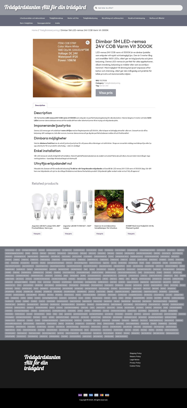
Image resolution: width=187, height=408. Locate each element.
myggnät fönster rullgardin (150, 291)
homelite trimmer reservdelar (118, 310)
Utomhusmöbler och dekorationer (32, 18)
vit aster (100, 250)
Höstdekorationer (96, 310)
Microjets (78, 294)
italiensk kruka (157, 307)
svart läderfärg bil (133, 262)
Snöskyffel (8, 272)
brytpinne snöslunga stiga (29, 329)
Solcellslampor (157, 269)
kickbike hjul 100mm (20, 307)
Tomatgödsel (163, 259)
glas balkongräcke (118, 317)
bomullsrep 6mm (107, 329)
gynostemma (68, 314)
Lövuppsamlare (14, 297)
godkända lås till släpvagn (63, 317)
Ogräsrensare (147, 288)
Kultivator (18, 301)
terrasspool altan (25, 262)
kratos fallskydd (51, 301)
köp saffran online (55, 304)
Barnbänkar (118, 333)
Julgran (92, 307)
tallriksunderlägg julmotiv (81, 262)
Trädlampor (8, 259)
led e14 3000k (158, 297)
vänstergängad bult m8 (20, 256)
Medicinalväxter (112, 294)
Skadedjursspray (10, 275)
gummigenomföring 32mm (96, 314)
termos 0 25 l (35, 262)
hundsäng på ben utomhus (59, 310)
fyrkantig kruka (20, 320)
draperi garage (172, 323)
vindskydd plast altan (132, 250)
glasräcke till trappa (95, 317)
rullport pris (144, 275)
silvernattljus (58, 275)
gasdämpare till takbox (170, 317)
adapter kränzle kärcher (121, 336)
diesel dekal (51, 326)
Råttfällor (121, 278)
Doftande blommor (20, 326)
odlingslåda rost (47, 291)
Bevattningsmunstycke (34, 333)
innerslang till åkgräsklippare (22, 310)
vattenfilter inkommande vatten (144, 253)
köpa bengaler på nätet (32, 304)
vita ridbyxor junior (67, 250)
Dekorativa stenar (85, 326)
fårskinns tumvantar (29, 323)
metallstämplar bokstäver (89, 294)
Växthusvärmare (61, 253)
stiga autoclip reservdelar (105, 266)
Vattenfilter (157, 253)
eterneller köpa (69, 323)
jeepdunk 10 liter (101, 307)
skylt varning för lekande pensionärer (127, 272)
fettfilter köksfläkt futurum (156, 320)
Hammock (29, 314)
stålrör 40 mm (159, 266)
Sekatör (66, 275)
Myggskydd (110, 291)
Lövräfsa (23, 297)
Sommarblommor (101, 269)
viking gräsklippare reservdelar (147, 250)
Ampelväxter (64, 336)
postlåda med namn (103, 282)
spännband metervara (76, 269)
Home (35, 30)
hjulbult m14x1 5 (132, 310)
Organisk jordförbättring (125, 288)
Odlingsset (18, 291)
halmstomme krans (39, 314)
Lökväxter (30, 297)
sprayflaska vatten (10, 269)
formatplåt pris (87, 320)
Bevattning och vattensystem (113, 18)
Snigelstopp (16, 272)
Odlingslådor (38, 291)
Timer (7, 262)
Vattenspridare (101, 253)
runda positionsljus (133, 275)
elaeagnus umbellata (109, 323)
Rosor (176, 275)
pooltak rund (176, 282)
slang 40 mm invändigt (97, 272)
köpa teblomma (107, 301)
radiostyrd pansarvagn (145, 278)
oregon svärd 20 (137, 288)
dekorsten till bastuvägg (72, 326)
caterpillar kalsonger (171, 326)
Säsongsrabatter (74, 275)
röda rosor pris (19, 278)
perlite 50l (146, 285)
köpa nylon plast (136, 301)
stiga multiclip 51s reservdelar (13, 266)
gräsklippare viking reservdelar (23, 317)
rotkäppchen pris (168, 275)
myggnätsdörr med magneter (122, 291)
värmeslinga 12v (166, 253)
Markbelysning (148, 294)
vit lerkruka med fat (91, 250)
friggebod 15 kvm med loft (66, 320)
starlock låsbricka (149, 266)
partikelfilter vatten (27, 288)
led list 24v (103, 86)
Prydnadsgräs (56, 282)
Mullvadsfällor (163, 291)
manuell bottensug (158, 294)
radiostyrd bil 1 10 (157, 278)
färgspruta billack (40, 323)
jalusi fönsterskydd (129, 307)
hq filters (80, 310)
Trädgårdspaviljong (45, 259)
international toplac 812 (175, 307)
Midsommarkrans (69, 294)
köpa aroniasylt (44, 304)
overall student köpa (104, 288)
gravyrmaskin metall (157, 314)
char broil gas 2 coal (159, 326)
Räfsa (127, 278)
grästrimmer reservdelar (170, 314)
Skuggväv (159, 272)
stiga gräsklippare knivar (42, 266)
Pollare (19, 285)
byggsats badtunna (10, 329)
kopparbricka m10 (87, 301)
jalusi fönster (140, 307)
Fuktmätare (30, 320)
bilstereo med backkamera (171, 329)
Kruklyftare (34, 301)
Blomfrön (151, 329)
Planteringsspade (85, 285)
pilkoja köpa (128, 285)
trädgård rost (124, 259)
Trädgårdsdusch (114, 259)
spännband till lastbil (64, 269)
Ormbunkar (114, 288)
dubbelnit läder (119, 323)
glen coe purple (84, 317)
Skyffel (140, 272)
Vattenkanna (119, 253)
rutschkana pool (122, 275)
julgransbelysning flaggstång (72, 307)
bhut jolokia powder (10, 333)
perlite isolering (137, 285)
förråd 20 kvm (78, 320)
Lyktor (7, 297)
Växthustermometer (73, 253)
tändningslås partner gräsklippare (56, 262)
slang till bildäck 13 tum (68, 272)
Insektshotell (9, 310)
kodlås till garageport (116, 304)
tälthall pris (69, 262)
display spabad (31, 326)
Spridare (182, 266)
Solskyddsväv (111, 269)
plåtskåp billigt (38, 285)
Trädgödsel (16, 259)
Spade (85, 269)
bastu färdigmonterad (86, 333)
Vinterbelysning (109, 250)
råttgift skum (113, 278)
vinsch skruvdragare (120, 250)
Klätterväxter (165, 304)
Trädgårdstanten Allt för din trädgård (45, 7)
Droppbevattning (162, 323)
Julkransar (59, 307)
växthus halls (92, 253)
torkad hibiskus (153, 259)
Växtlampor (43, 253)
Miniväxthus (42, 294)
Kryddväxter (26, 301)
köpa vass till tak (98, 301)
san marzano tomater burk (94, 275)
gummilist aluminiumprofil (80, 314)
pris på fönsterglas (66, 282)
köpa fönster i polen (10, 304)
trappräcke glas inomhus (136, 256)
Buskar (19, 329)
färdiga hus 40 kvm (51, 323)
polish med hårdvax (28, 285)
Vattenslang (111, 253)
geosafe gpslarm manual (130, 317)
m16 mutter (169, 294)
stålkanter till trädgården (171, 266)
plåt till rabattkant (49, 285)
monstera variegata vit (19, 294)
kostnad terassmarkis (62, 301)
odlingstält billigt (10, 291)
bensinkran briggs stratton (49, 333)
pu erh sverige (47, 282)
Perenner (182, 285)
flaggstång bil (134, 320)
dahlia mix (105, 326)
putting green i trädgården (21, 282)
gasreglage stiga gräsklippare (156, 317)
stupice (148, 262)
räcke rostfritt (167, 278)
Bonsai (86, 329)
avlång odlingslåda (10, 336)
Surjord (141, 262)
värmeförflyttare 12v (177, 253)
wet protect (41, 250)
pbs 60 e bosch (9, 288)
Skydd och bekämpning (136, 18)
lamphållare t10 (9, 301)
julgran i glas (84, 307)
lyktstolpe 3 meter (178, 294)
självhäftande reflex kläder (22, 275)
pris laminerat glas (78, 282)
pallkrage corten (79, 288)
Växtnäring (35, 253)
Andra (57, 23)
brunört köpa (41, 329)
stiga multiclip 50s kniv (28, 266)
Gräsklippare (37, 317)
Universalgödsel (88, 256)
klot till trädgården (128, 304)
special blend (53, 269)
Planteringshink (109, 285)
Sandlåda (83, 275)
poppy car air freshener (132, 282)
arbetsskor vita (43, 336)
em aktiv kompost (91, 323)
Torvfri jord (132, 259)
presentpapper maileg (90, 282)
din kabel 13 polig (41, 326)
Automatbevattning (32, 336)
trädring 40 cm (175, 256)
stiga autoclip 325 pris (119, 266)
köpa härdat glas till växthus (160, 301)
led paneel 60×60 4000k (139, 297)
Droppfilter (153, 323)
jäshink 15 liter (110, 307)
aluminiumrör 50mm (75, 336)
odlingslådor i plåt (28, 291)
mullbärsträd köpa (173, 291)
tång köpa (42, 262)
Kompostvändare (81, 304)
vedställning (180, 250)
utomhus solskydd (77, 256)
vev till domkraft (161, 250)
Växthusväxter (51, 253)
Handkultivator (9, 314)
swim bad (113, 262)
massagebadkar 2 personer (135, 294)
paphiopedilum (44, 288)
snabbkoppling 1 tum (38, 272)
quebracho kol (9, 282)
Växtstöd (28, 253)
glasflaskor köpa (107, 317)
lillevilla (114, 297)
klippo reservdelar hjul (154, 304)
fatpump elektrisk (169, 320)
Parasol (36, 288)
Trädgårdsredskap (56, 18)
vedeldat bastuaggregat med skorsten (14, 253)
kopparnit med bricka (75, 301)
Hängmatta (163, 310)
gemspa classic (142, 317)
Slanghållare (57, 272)
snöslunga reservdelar (168, 269)
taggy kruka (106, 262)
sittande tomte (48, 275)
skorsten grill (167, 272)
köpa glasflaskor (173, 301)
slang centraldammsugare (83, 272)
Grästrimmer (182, 314)
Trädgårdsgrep (81, 259)
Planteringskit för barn (97, 285)
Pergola (166, 285)
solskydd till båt (120, 269)
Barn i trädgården (26, 23)
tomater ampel (179, 259)
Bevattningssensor (22, 333)
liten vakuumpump (97, 297)
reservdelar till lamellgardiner (59, 278)
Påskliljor (17, 288)
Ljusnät (81, 297)
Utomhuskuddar (66, 256)
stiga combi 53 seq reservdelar (74, 266)
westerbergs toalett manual (53, 250)
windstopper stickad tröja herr (29, 250)
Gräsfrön (44, 317)
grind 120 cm (138, 314)
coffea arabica (137, 326)
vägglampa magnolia (33, 256)
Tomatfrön (170, 259)
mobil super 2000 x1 (31, 294)
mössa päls (8, 294)
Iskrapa (165, 307)
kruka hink (41, 301)
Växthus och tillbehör (156, 18)
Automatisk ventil (21, 336)
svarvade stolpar (122, 262)
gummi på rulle (109, 314)
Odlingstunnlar (171, 288)
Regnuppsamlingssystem (94, 278)
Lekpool (121, 297)
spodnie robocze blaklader (41, 269)
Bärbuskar (126, 333)
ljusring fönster (72, 297)
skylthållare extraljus (110, 272)
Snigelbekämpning (26, 272)
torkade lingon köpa (142, 259)
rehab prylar (72, 278)
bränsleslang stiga (64, 329)
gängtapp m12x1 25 (10, 320)
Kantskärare (30, 307)
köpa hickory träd (147, 301)
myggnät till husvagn (137, 291)
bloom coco (128, 329)
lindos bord (107, 297)
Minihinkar (50, 294)
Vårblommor (9, 256)
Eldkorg (99, 323)
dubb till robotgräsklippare (132, 323)
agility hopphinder (98, 336)
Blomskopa (143, 329)
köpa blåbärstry (21, 304)
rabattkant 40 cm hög (178, 278)
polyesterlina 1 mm (10, 285)
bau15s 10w (60, 333)
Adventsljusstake (109, 336)
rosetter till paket (10, 278)
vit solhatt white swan (79, 250)
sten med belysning (138, 266)
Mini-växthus (59, 294)
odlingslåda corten (81, 291)
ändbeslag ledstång (54, 336)
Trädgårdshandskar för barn (68, 259)
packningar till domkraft (91, 288)
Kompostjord (91, 304)
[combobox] (138, 8)
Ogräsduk (163, 288)
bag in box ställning (146, 333)
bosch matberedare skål (76, 329)
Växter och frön (73, 18)
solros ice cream (131, 269)
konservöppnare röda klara (68, 304)
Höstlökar (87, 310)
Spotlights (29, 269)
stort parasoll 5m (156, 262)
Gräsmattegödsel (10, 317)
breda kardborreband (52, 329)
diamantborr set (60, 326)
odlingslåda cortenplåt (69, 291)
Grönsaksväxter (119, 314)
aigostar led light (87, 336)
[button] (88, 43)
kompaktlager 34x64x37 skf (102, 304)
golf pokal (51, 317)
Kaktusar (52, 307)
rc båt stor (105, 278)
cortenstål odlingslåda (116, 326)
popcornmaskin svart (156, 282)
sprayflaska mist (21, 269)
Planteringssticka (74, 285)
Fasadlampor (179, 320)
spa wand (92, 269)
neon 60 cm (91, 291)
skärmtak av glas (177, 272)
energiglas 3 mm (80, 323)
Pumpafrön (32, 282)
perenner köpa (174, 285)
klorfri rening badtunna (140, 304)
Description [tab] (40, 105)
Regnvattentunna (81, 278)
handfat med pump (19, 314)
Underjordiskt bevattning (100, 256)
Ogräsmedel (155, 288)
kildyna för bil (9, 307)
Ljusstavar (37, 297)
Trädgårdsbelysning (90, 18)
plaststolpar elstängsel (61, 285)
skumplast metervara (149, 272)
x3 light (18, 250)
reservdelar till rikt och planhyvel (41, 278)
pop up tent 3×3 (167, 282)
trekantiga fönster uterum (122, 256)
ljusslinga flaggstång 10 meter (50, 297)
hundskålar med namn (44, 310)
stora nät (165, 262)
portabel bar (122, 282)
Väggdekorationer (44, 256)
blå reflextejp (159, 329)
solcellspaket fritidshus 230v (144, 269)
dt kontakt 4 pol (144, 323)
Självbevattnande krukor (37, 275)
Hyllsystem (34, 310)
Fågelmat (61, 323)
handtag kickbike (173, 310)
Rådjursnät (134, 278)
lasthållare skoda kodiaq (177, 297)
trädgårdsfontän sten (93, 259)
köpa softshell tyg (126, 301)
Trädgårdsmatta (56, 259)
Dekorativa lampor (96, 326)
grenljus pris (146, 314)
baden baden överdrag (159, 333)
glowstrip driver (75, 317)
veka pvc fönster (171, 250)
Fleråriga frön (125, 320)
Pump (39, 282)
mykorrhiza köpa (101, 291)
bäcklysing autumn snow (172, 333)
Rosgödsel (182, 275)
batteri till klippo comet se (72, 333)
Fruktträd (37, 320)
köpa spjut (116, 301)
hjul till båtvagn (142, 310)
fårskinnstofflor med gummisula (13, 323)
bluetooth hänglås (118, 329)
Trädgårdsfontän (104, 259)
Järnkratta (119, 307)
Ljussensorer (63, 297)
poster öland (113, 282)
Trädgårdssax (25, 259)
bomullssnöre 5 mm (95, 329)
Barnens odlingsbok (108, 333)
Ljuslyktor (87, 297)
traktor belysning (165, 256)
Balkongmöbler (135, 333)
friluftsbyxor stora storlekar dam (50, 320)
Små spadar (49, 272)
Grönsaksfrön (128, 314)
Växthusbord (83, 253)
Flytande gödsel (115, 320)
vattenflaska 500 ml (129, 253)
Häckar (55, 314)
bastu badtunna (97, 333)
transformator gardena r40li (151, 256)
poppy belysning (144, 282)
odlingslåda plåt (58, 291)
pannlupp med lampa (55, 288)
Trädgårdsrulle (34, 259)
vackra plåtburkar (55, 256)
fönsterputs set (106, 320)
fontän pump (97, 320)
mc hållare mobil (122, 294)
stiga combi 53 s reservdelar (90, 266)
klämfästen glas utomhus (177, 304)
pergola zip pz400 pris (157, 285)
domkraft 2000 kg (10, 326)
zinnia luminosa (10, 250)
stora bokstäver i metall (175, 262)
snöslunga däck (180, 269)
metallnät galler (102, 294)
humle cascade (71, 310)
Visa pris (106, 93)
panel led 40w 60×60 (67, 288)
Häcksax (49, 314)
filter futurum (144, 320)
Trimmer (111, 256)
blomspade (135, 329)
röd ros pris (28, 278)
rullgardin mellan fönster (155, 275)
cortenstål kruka (127, 326)
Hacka (60, 314)
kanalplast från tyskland (41, 307)
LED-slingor (128, 297)
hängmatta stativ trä (153, 310)
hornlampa (106, 310)
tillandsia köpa (14, 262)
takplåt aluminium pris (95, 262)
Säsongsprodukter (44, 23)
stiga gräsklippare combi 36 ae (57, 266)
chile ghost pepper (147, 326)
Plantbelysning (119, 285)
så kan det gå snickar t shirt (109, 275)
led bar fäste (166, 297)
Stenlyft (129, 266)
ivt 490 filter (148, 307)
